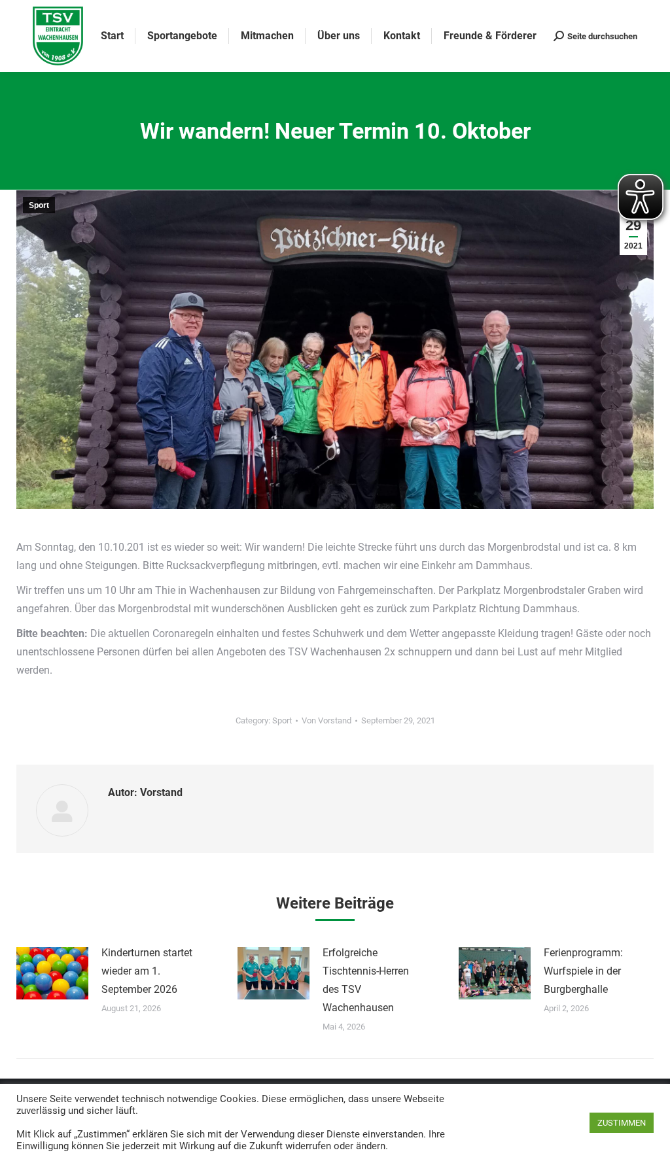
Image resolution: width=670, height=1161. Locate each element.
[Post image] (52, 973)
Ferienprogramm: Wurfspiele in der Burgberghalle (583, 971)
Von (326, 720)
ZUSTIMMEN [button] (621, 1123)
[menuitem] (112, 36)
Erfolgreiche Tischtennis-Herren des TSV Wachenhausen (366, 980)
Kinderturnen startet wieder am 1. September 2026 (146, 971)
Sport (39, 205)
